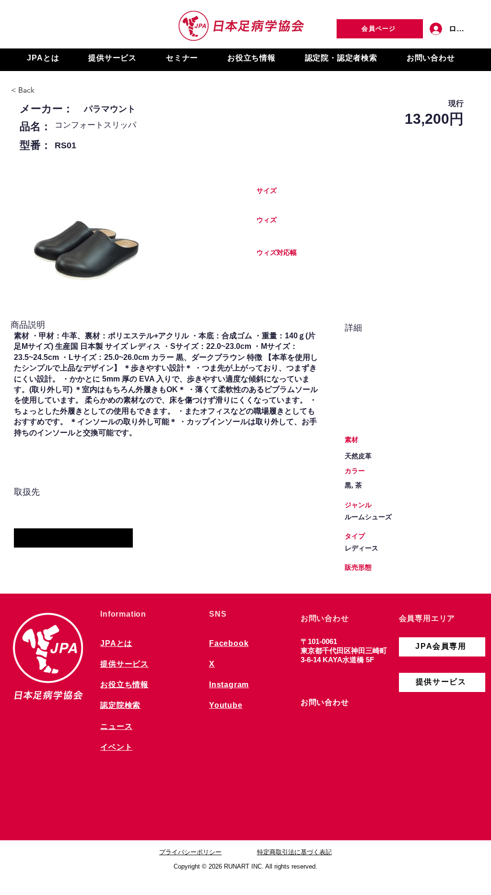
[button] (43, 58)
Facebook (228, 643)
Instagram (229, 684)
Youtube (226, 705)
